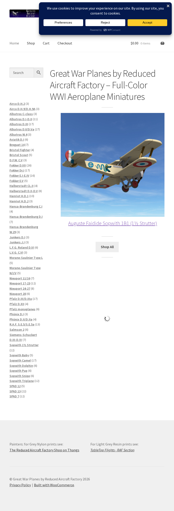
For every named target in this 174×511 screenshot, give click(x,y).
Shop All (107, 246)
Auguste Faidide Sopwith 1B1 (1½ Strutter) (112, 223)
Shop (31, 43)
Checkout (65, 43)
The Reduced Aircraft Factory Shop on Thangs (44, 450)
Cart (46, 43)
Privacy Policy (20, 485)
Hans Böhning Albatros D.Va (107, 372)
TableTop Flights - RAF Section (112, 450)
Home (14, 43)
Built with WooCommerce (54, 485)
